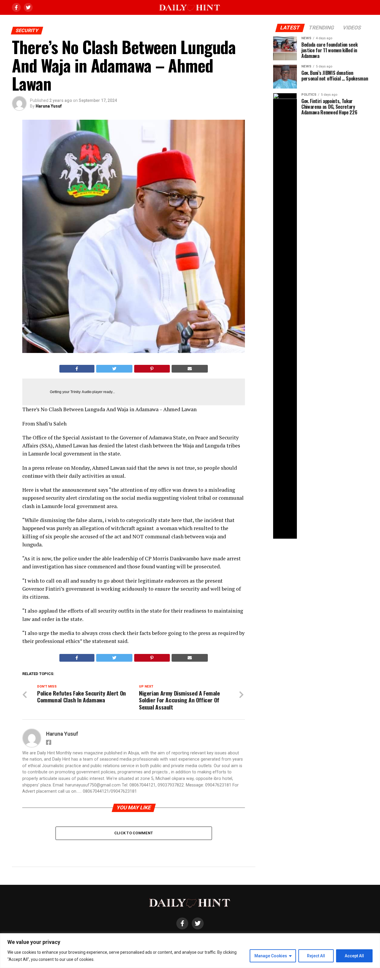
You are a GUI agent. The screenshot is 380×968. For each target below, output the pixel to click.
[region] (190, 950)
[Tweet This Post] (114, 369)
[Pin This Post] (152, 369)
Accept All (354, 955)
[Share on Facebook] (76, 369)
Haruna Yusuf (49, 106)
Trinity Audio (80, 392)
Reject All (316, 955)
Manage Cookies (270, 955)
